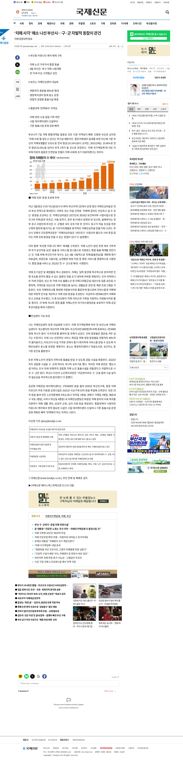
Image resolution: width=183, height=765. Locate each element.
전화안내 (56, 748)
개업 (141, 166)
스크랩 (17, 97)
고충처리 (131, 748)
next (168, 442)
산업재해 (136, 184)
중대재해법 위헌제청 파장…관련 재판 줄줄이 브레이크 (152, 210)
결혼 (146, 166)
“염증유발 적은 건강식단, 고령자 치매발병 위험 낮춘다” (61, 549)
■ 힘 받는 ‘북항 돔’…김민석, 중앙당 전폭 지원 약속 (37, 602)
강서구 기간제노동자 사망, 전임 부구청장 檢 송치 (150, 205)
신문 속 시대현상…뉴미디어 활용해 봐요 (145, 401)
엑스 (28, 2)
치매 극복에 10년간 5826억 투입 (50, 533)
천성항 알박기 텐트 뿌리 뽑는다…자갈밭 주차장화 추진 (109, 603)
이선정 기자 (18, 46)
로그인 (132, 2)
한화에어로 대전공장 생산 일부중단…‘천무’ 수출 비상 (152, 226)
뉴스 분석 (136, 389)
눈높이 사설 (137, 378)
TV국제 (124, 23)
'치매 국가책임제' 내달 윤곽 (48, 545)
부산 (69, 516)
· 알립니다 (134, 419)
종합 (131, 109)
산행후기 (142, 170)
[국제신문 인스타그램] (63, 485)
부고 (160, 166)
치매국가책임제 (52, 516)
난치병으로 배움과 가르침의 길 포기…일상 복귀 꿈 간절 (138, 361)
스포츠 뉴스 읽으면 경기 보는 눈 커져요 (145, 404)
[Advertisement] (148, 313)
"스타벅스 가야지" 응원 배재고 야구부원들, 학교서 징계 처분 (155, 263)
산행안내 (133, 170)
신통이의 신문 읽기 (139, 399)
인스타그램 (59, 2)
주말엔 (81, 23)
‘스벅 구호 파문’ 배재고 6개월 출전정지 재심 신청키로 (152, 287)
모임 (136, 166)
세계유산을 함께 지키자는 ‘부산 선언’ (144, 381)
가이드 (134, 173)
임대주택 (160, 68)
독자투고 (84, 748)
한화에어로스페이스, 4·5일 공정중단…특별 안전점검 (152, 218)
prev (128, 442)
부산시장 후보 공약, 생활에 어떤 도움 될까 (146, 384)
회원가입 (140, 2)
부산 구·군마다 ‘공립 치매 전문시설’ (52, 524)
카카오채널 (38, 2)
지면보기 (149, 2)
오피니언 (137, 23)
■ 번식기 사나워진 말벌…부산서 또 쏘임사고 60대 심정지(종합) (43, 585)
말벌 (150, 71)
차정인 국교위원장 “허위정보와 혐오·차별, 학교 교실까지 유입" (156, 271)
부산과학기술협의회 (38, 740)
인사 (131, 166)
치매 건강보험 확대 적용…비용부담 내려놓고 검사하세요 (61, 537)
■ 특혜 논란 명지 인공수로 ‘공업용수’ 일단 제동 (36, 606)
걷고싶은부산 (52, 740)
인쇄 (17, 82)
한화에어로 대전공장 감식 (140, 222)
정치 (31, 23)
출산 (150, 166)
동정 (155, 166)
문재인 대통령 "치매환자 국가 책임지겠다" (55, 541)
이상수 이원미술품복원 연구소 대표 (158, 359)
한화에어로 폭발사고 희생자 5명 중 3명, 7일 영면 (150, 213)
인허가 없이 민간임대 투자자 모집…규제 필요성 (148, 391)
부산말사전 (151, 23)
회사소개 (46, 748)
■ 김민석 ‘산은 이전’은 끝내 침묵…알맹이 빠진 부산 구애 (40, 615)
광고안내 (65, 748)
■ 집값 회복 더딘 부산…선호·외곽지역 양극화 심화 (37, 589)
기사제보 (93, 748)
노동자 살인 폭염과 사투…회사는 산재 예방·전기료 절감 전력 (155, 202)
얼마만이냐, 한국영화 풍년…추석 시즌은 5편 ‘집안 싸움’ (83, 626)
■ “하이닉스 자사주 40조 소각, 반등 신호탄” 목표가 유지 (40, 593)
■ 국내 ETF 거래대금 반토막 (27, 598)
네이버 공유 (17, 72)
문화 (71, 23)
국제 (62, 23)
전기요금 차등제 (139, 71)
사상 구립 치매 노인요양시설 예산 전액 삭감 (55, 561)
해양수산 (51, 23)
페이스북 (19, 2)
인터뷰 (113, 23)
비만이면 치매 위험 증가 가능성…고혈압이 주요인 (58, 557)
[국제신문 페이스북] (41, 485)
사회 (22, 23)
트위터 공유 (17, 65)
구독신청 (166, 2)
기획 (103, 23)
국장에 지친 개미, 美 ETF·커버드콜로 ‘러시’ (84, 602)
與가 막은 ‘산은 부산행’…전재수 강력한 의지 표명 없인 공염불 (154, 394)
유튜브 (48, 2)
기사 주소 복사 (17, 89)
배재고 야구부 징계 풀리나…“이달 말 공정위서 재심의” (152, 284)
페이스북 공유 (17, 58)
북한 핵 (152, 68)
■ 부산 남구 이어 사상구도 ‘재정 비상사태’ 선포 (36, 619)
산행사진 (151, 170)
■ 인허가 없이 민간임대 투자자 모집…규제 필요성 (37, 610)
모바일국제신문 (143, 748)
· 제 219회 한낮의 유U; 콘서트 (142, 425)
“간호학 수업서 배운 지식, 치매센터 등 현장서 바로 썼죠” (61, 553)
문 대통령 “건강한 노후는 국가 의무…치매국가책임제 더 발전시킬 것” (68, 528)
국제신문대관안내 (78, 740)
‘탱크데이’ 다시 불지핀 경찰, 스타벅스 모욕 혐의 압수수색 (153, 267)
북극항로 (143, 68)
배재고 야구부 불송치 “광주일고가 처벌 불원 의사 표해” (152, 280)
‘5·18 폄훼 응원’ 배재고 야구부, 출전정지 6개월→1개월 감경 (155, 276)
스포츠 (93, 23)
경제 (40, 23)
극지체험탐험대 (159, 71)
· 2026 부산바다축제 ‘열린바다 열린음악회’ (147, 422)
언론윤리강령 (120, 748)
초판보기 (157, 2)
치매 (63, 516)
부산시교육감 (132, 68)
